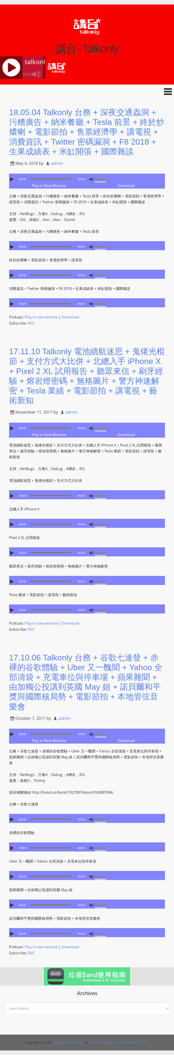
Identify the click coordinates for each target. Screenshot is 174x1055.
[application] (87, 178)
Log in (144, 1042)
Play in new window (41, 317)
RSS (31, 323)
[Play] (12, 179)
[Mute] (91, 179)
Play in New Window (49, 185)
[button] (87, 91)
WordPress (129, 1042)
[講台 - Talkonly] (87, 40)
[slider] (101, 179)
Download (126, 185)
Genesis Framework (103, 1042)
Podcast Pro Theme (68, 1042)
